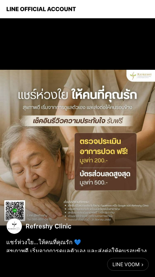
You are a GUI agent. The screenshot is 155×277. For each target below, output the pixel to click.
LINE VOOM (126, 264)
